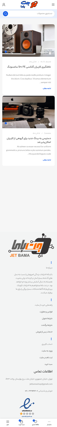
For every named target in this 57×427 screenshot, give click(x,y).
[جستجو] (5, 13)
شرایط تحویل (47, 318)
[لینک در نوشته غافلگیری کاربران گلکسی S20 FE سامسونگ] (28, 40)
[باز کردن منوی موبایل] (53, 5)
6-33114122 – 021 (31, 391)
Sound (48, 62)
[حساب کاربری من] (4, 5)
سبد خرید (48, 364)
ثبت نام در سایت (46, 357)
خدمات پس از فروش (44, 332)
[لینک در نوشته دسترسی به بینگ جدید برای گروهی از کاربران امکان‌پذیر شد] (28, 112)
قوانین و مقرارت (46, 312)
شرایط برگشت (46, 325)
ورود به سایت (47, 351)
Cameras (47, 133)
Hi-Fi (43, 62)
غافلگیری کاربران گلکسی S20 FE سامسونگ (29, 67)
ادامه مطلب (47, 88)
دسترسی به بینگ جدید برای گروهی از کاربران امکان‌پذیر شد (29, 141)
